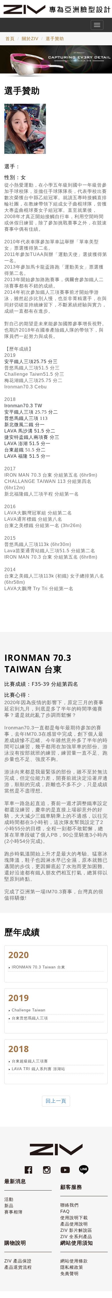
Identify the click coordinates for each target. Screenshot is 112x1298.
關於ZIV (30, 38)
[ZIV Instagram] (47, 1167)
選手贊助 (55, 38)
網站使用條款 (74, 1260)
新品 (8, 1205)
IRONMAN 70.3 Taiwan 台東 (38, 967)
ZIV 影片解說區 (76, 1230)
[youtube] (66, 1167)
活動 (8, 1199)
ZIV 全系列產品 (76, 1236)
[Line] (83, 1167)
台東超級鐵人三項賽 (30, 1061)
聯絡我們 (69, 1205)
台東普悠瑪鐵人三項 (30, 1018)
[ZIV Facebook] (29, 1167)
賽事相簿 (13, 1211)
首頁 (10, 38)
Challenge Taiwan (28, 1010)
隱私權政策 (71, 1267)
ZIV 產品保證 (18, 1260)
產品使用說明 (74, 1223)
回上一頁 (56, 1101)
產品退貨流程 (18, 1267)
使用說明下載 (74, 1217)
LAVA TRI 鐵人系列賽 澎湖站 (38, 1069)
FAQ (65, 1211)
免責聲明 (69, 1273)
